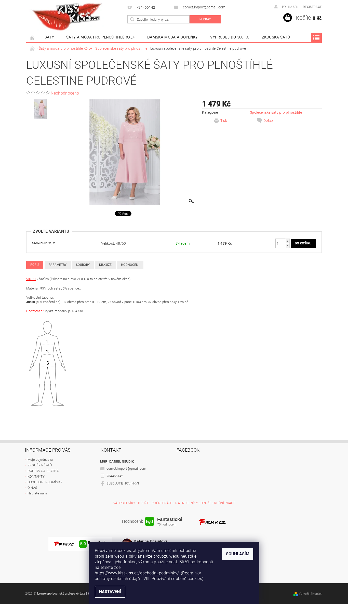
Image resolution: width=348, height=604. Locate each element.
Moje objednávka (40, 460)
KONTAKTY (36, 476)
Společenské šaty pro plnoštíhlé (276, 112)
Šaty (49, 37)
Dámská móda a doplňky (172, 37)
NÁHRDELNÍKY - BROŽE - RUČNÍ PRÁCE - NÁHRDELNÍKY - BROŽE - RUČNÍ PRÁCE (174, 503)
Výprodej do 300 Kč (230, 37)
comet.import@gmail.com (126, 468)
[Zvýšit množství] (287, 241)
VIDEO (31, 279)
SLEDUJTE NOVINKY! (122, 483)
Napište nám (37, 493)
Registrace (312, 7)
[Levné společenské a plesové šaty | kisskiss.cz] (67, 17)
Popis (34, 265)
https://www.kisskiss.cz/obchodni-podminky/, (137, 573)
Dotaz (268, 121)
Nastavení (110, 591)
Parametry (58, 265)
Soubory (83, 265)
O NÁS (32, 488)
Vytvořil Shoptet (310, 594)
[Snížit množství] (287, 245)
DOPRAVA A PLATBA (43, 471)
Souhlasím (237, 554)
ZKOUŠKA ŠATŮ (276, 37)
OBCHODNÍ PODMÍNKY (45, 482)
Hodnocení (130, 265)
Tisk (223, 121)
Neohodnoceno (65, 93)
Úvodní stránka (32, 37)
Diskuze (105, 265)
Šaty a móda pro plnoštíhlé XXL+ (100, 37)
